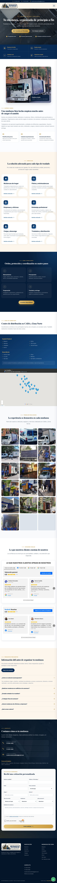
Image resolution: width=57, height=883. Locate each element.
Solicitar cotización (8, 193)
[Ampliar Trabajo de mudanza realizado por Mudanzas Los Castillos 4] (10, 453)
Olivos (43, 855)
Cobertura (26, 851)
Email (5, 785)
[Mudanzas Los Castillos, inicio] (9, 6)
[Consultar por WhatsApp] (53, 879)
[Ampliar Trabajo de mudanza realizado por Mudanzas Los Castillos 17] (28, 522)
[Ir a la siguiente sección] (28, 41)
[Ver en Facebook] (6, 618)
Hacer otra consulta (8, 670)
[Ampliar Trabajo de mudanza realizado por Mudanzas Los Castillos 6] (47, 453)
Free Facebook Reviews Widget (29, 637)
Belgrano (44, 846)
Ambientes (23, 798)
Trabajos (26, 853)
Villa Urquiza (44, 853)
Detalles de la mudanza (8, 804)
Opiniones (26, 855)
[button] (3, 588)
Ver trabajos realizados (38, 31)
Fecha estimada (32, 785)
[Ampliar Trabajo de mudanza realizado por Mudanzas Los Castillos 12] (47, 488)
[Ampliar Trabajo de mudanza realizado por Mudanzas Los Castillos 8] (28, 471)
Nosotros (26, 846)
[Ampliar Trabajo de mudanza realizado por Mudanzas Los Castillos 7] (10, 471)
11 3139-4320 (17, 1)
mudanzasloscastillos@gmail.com (37, 1)
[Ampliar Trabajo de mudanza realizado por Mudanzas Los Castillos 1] (10, 436)
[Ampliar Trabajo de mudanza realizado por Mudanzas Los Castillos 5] (28, 453)
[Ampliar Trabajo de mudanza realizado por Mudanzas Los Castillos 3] (47, 436)
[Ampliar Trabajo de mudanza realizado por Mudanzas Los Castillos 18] (47, 522)
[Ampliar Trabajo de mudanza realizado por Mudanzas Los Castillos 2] (28, 436)
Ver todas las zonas (46, 859)
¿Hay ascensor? (40, 798)
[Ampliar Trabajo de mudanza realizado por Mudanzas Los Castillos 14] (28, 505)
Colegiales (44, 851)
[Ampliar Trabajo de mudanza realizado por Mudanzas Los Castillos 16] (10, 522)
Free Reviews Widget (29, 600)
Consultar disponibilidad (26, 302)
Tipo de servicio (7, 798)
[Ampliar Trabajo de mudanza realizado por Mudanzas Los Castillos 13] (10, 505)
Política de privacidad (28, 873)
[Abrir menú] (54, 5)
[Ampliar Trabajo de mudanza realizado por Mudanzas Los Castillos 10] (10, 488)
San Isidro (44, 857)
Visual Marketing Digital (51, 880)
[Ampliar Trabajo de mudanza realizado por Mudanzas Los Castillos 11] (28, 488)
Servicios (26, 849)
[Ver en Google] (6, 581)
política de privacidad (14, 816)
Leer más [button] (7, 591)
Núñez (43, 849)
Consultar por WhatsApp (21, 31)
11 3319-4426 (25, 1)
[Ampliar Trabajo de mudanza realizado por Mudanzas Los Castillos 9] (47, 471)
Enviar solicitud (27, 826)
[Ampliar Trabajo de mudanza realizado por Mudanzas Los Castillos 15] (47, 505)
